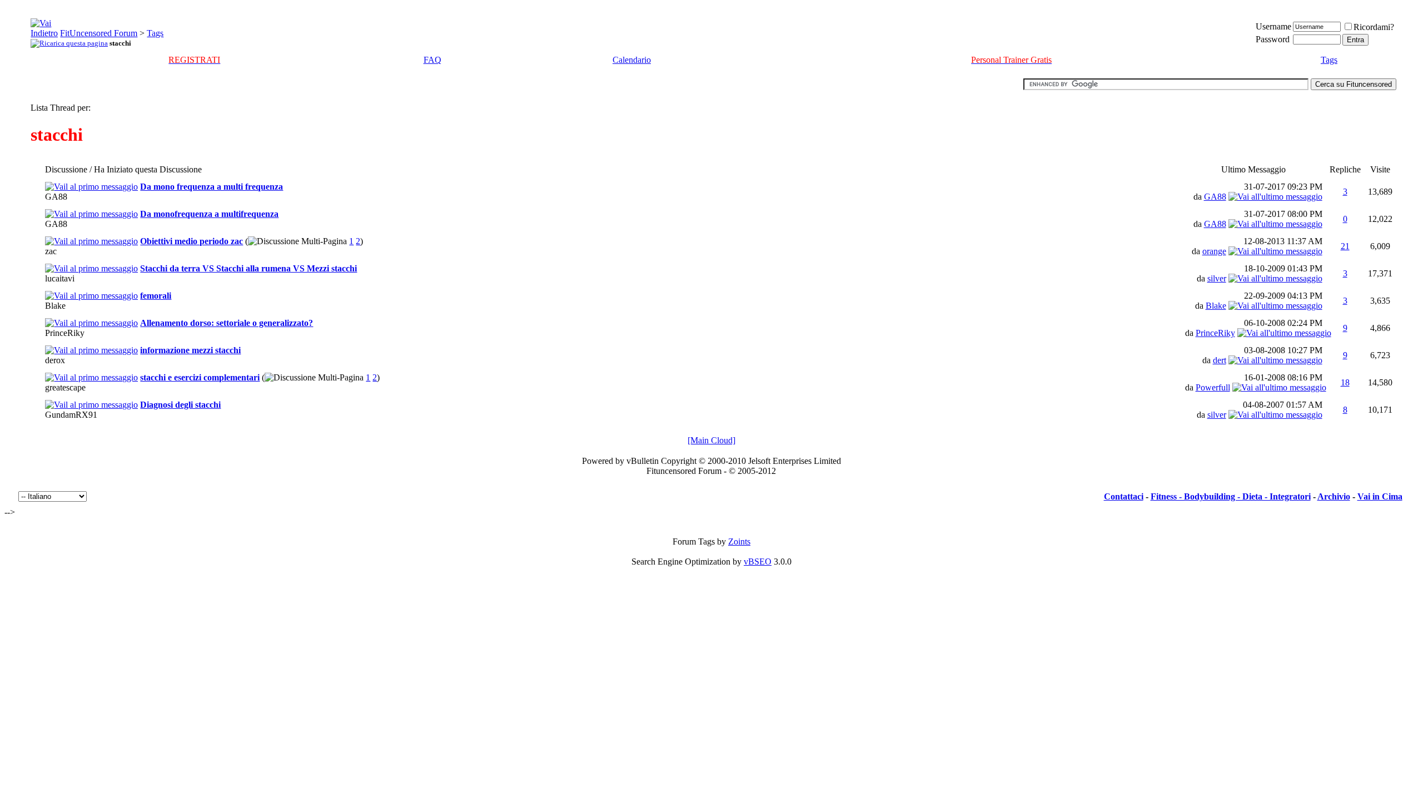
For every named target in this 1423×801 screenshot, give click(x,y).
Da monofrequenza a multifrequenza (209, 214)
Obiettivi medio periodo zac (191, 241)
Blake (55, 305)
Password (1273, 39)
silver (1216, 278)
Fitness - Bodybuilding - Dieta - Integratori (1231, 496)
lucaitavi (59, 278)
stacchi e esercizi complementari (200, 377)
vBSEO (758, 561)
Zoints (739, 541)
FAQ (432, 60)
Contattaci (1123, 496)
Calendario (632, 60)
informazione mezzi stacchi (190, 350)
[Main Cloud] (711, 440)
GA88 (56, 196)
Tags (155, 33)
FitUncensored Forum (98, 33)
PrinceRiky (64, 333)
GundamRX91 (71, 414)
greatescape (65, 387)
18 (1345, 382)
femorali (155, 295)
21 (1345, 246)
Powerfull (1213, 387)
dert (1219, 360)
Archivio (1333, 496)
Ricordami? (1374, 27)
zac (51, 251)
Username (1273, 26)
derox (55, 360)
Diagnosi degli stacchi (180, 404)
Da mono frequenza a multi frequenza (211, 186)
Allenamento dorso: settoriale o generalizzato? (226, 323)
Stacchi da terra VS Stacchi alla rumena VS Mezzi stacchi (248, 268)
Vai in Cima (1379, 496)
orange (1214, 251)
